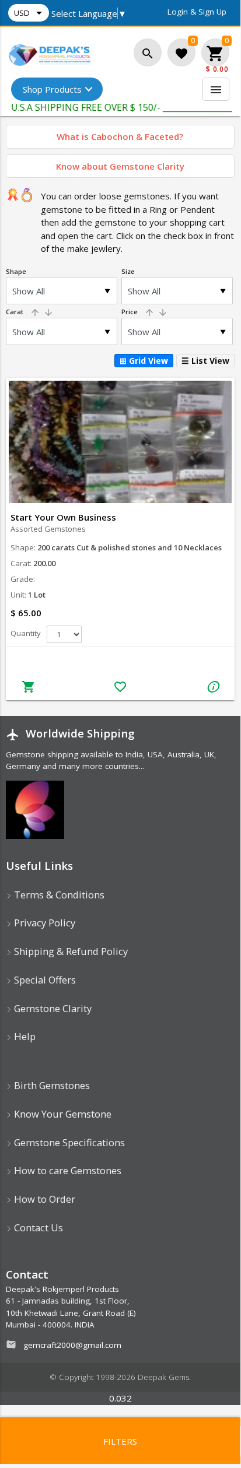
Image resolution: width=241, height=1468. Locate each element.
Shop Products (52, 89)
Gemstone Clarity (52, 1008)
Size (128, 271)
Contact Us (37, 1227)
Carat (30, 311)
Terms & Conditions (58, 894)
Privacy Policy (43, 922)
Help (24, 1036)
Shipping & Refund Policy (70, 951)
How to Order (43, 1199)
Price (144, 311)
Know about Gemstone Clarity (120, 166)
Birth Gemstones (51, 1085)
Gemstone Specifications (68, 1142)
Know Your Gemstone (61, 1114)
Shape (16, 271)
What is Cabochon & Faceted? (120, 136)
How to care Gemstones (66, 1170)
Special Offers (44, 979)
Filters (120, 1441)
